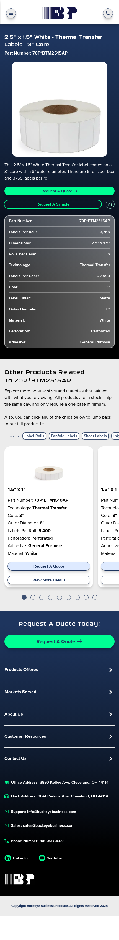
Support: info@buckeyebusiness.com (43, 811)
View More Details (49, 580)
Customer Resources (25, 736)
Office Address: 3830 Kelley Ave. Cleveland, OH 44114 (59, 782)
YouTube (54, 858)
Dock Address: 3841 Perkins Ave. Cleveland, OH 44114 (59, 796)
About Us (13, 714)
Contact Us (15, 758)
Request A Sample (53, 204)
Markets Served (20, 691)
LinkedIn (20, 858)
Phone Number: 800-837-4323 (37, 841)
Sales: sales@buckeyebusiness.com (42, 825)
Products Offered (21, 669)
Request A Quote (57, 191)
